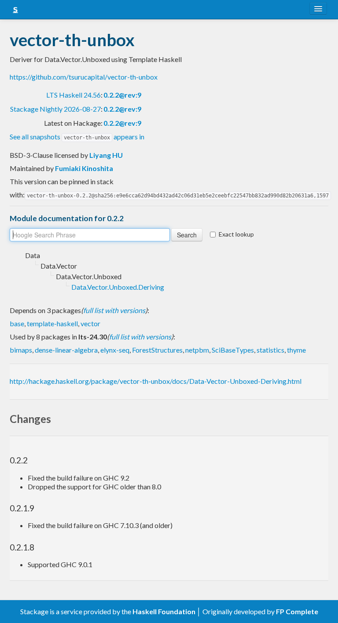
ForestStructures (157, 350)
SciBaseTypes (233, 350)
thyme (296, 350)
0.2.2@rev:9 (122, 95)
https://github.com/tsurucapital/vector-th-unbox (84, 77)
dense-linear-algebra (66, 350)
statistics (270, 350)
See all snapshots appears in (77, 136)
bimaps (21, 350)
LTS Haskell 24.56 (73, 95)
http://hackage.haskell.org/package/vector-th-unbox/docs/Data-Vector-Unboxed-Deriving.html (155, 381)
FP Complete (297, 611)
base (17, 323)
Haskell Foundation (163, 611)
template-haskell (52, 323)
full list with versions (114, 310)
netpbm (197, 350)
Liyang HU (106, 155)
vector (90, 323)
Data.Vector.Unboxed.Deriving (117, 287)
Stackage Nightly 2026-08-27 (55, 109)
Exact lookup (236, 234)
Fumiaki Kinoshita (84, 168)
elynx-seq (114, 350)
